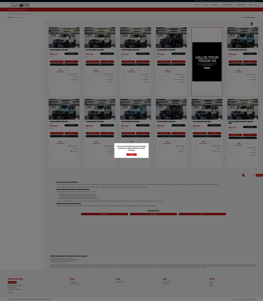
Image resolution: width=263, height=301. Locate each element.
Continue (131, 154)
